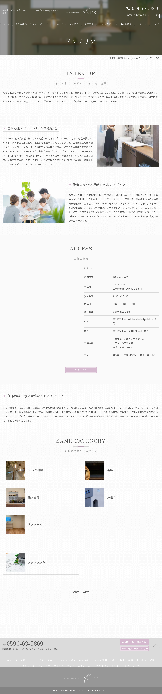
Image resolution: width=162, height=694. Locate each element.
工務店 (86, 591)
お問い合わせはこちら (138, 15)
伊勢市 (76, 591)
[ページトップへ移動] (156, 645)
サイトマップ (132, 665)
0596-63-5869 (120, 276)
